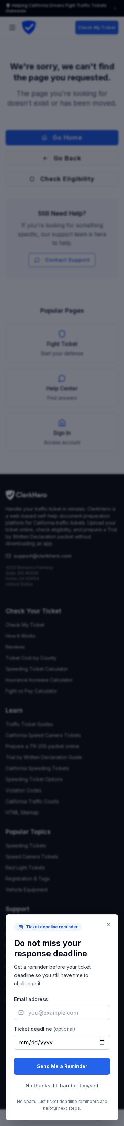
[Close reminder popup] (108, 924)
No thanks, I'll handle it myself (62, 1085)
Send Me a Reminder (62, 1066)
